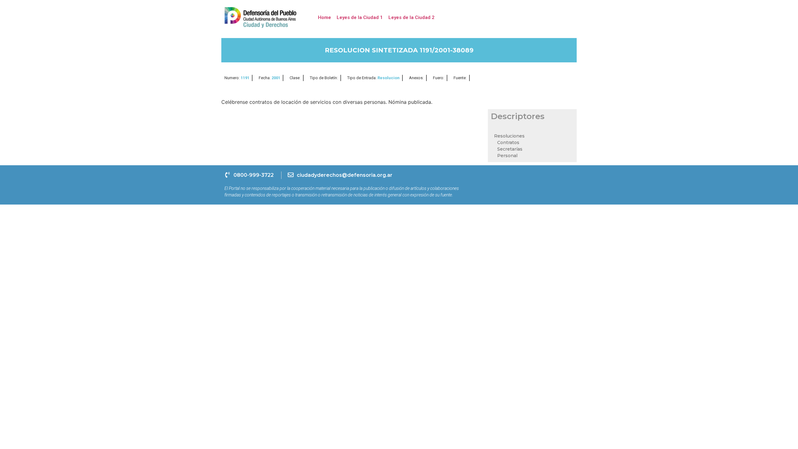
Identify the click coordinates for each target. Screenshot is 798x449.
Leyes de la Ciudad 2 (411, 17)
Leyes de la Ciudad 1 (360, 17)
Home (324, 17)
